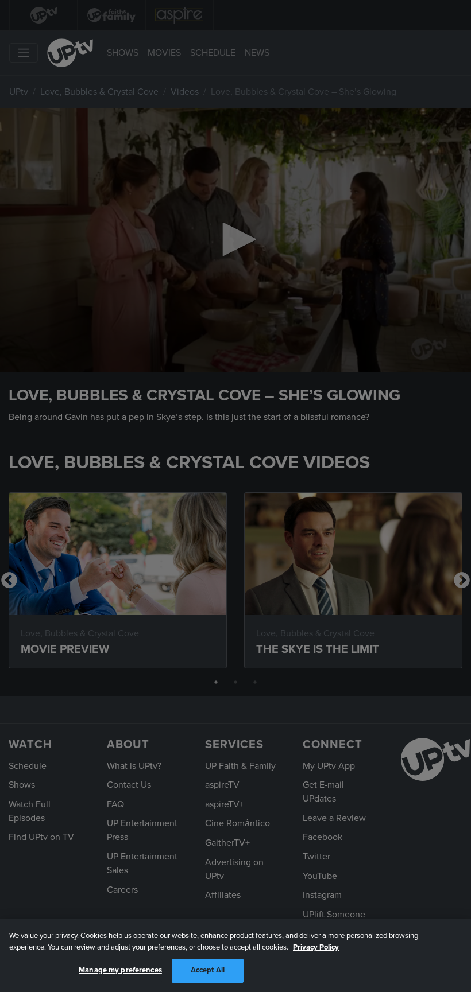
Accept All (208, 970)
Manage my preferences (120, 970)
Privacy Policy (316, 947)
